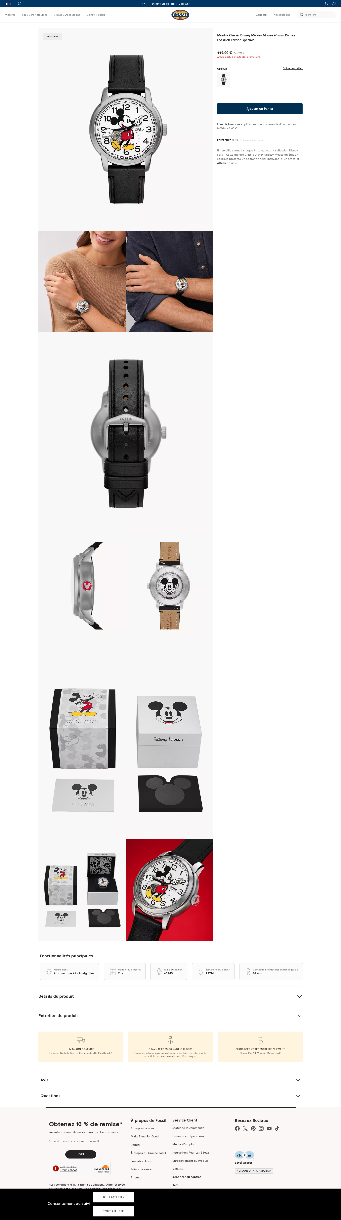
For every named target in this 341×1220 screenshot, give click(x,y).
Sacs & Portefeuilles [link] (34, 15)
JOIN (81, 1154)
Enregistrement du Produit (190, 1161)
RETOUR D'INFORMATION (254, 1171)
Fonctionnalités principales (66, 956)
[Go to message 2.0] (144, 3)
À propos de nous (142, 1128)
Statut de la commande (188, 1128)
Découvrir (184, 3)
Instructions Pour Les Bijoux (190, 1153)
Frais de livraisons (228, 124)
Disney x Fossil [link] (95, 15)
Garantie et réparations (188, 1136)
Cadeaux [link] (261, 15)
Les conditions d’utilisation (68, 1185)
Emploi (135, 1145)
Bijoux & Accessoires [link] (67, 15)
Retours (177, 1169)
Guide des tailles (293, 68)
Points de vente (141, 1169)
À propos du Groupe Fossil (148, 1153)
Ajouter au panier (260, 108)
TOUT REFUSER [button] (113, 1211)
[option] (125, 129)
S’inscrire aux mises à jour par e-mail (74, 1141)
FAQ (175, 1185)
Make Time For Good (145, 1136)
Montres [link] (10, 15)
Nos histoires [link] (282, 15)
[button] (11, 3)
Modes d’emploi (183, 1144)
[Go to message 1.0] (142, 3)
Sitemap (136, 1177)
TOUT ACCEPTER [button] (114, 1197)
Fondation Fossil (141, 1161)
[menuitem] (10, 14)
